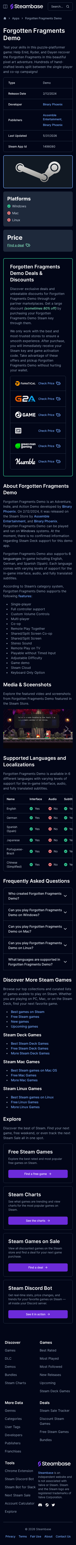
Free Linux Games (25, 1102)
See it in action (35, 1314)
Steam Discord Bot (19, 1479)
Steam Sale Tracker (55, 1410)
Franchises (13, 1451)
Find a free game (35, 1173)
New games (20, 1021)
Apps (15, 18)
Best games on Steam (27, 1012)
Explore (11, 1511)
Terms (23, 1536)
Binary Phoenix (53, 104)
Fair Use (35, 1536)
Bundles (11, 1375)
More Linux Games (25, 1107)
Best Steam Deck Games (30, 1043)
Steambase (45, 1472)
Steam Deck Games (55, 1391)
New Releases (50, 1375)
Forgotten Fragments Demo (43, 18)
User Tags (12, 1427)
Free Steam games (25, 1017)
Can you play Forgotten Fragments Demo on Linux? (35, 945)
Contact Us (63, 1536)
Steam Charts (15, 1383)
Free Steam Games (54, 1432)
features (24, 596)
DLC (8, 1358)
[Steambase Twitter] (53, 1505)
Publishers (12, 1443)
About (48, 1536)
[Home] (4, 18)
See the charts (35, 1220)
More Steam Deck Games (30, 1053)
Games (10, 1350)
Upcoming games (24, 1026)
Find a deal (35, 1267)
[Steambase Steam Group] (47, 1505)
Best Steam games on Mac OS (34, 1070)
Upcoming (48, 1383)
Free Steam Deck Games (29, 1048)
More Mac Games (24, 1080)
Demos (10, 1367)
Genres (10, 1410)
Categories (13, 1419)
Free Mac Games (23, 1075)
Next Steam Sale (17, 1495)
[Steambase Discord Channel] (40, 1505)
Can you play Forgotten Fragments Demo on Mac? (35, 928)
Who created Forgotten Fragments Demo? (35, 895)
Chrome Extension (19, 1471)
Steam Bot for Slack (20, 1487)
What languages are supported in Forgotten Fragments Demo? (34, 961)
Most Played (49, 1358)
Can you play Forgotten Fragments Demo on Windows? (35, 912)
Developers (13, 1435)
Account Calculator (19, 1503)
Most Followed (51, 1367)
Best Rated (48, 1350)
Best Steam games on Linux (32, 1097)
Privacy (10, 1536)
